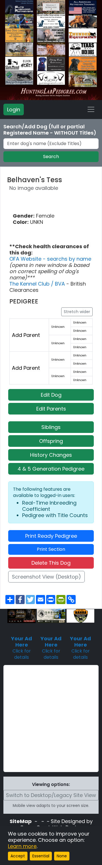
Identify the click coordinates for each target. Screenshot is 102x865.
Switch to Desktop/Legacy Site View (51, 795)
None (62, 856)
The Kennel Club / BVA (37, 283)
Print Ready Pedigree (51, 535)
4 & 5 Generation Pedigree (51, 468)
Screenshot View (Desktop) (46, 576)
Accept (17, 856)
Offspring (51, 441)
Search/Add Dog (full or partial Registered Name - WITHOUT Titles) (49, 130)
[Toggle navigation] (91, 109)
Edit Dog (51, 394)
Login (13, 109)
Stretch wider (77, 311)
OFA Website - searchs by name (50, 258)
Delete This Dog (51, 562)
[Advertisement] (51, 719)
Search (51, 156)
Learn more (22, 846)
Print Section (51, 549)
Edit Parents (51, 408)
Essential (40, 856)
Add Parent (26, 335)
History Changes (51, 454)
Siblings (51, 427)
